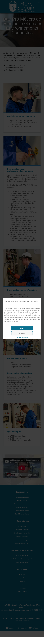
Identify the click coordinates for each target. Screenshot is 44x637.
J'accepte (22, 328)
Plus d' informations (22, 337)
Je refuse (22, 333)
